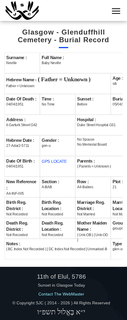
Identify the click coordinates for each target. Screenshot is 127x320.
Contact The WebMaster (61, 294)
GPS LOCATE (54, 161)
